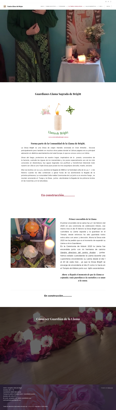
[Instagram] (111, 1)
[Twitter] (108, 1)
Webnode (110, 388)
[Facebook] (106, 1)
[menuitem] (42, 6)
